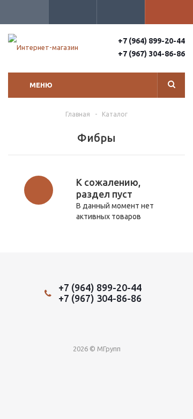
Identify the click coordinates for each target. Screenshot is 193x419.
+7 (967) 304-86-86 (151, 53)
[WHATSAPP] (107, 325)
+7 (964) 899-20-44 (151, 41)
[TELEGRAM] (85, 325)
